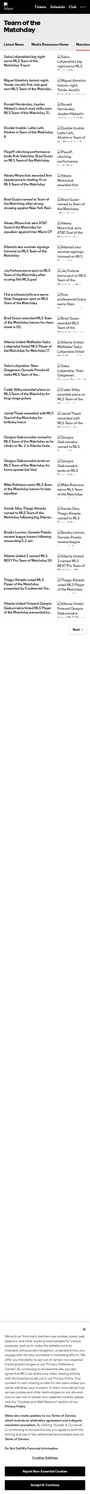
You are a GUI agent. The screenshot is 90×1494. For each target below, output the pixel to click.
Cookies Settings (45, 1458)
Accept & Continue (45, 1485)
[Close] (84, 1329)
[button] (82, 7)
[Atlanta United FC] (8, 6)
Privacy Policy (15, 1406)
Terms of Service (64, 1416)
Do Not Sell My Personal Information (31, 1448)
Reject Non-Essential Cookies (45, 1471)
